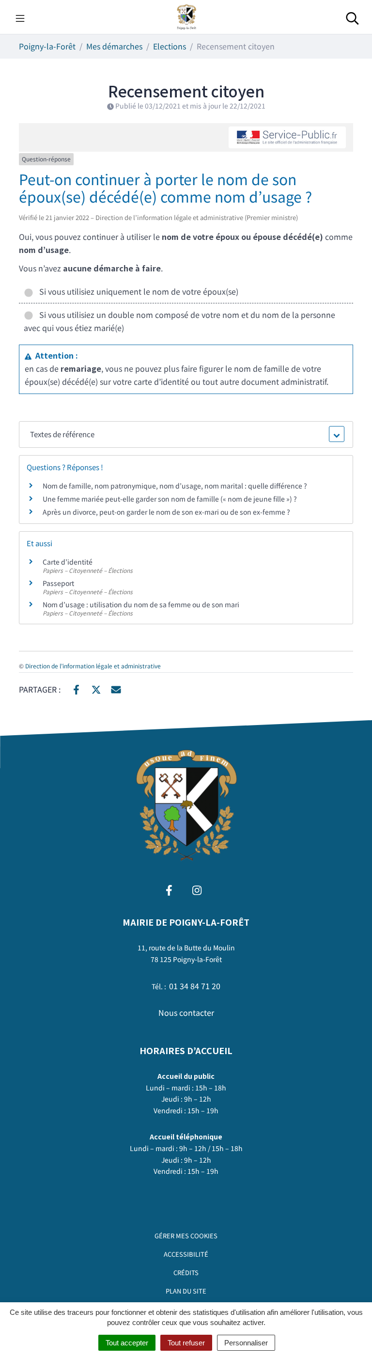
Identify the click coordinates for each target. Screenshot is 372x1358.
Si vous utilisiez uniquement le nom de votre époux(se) (136, 291)
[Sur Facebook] (76, 688)
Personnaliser (246, 1343)
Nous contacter (186, 1012)
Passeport (58, 583)
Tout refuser (186, 1343)
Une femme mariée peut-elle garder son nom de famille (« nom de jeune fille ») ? (170, 499)
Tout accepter (127, 1343)
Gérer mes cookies (186, 1235)
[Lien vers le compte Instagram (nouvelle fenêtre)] (197, 888)
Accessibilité (186, 1254)
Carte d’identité (68, 562)
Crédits (186, 1272)
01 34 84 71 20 (194, 986)
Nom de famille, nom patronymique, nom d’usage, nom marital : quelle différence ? (175, 485)
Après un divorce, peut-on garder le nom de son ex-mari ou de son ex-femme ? (167, 512)
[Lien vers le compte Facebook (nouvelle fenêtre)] (169, 888)
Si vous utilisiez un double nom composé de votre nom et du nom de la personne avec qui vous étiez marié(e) (179, 321)
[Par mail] (116, 688)
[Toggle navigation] (20, 17)
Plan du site (186, 1290)
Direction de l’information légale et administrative (93, 666)
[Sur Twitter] (96, 688)
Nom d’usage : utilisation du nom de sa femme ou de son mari (141, 604)
